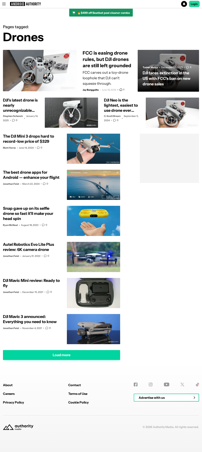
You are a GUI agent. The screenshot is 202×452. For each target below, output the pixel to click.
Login (194, 4)
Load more (61, 355)
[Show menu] (4, 4)
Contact (74, 385)
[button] (101, 4)
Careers (9, 394)
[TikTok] (197, 384)
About (8, 385)
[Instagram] (150, 384)
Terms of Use (77, 394)
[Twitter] (182, 384)
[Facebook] (135, 384)
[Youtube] (166, 384)
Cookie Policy (78, 402)
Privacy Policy (13, 402)
